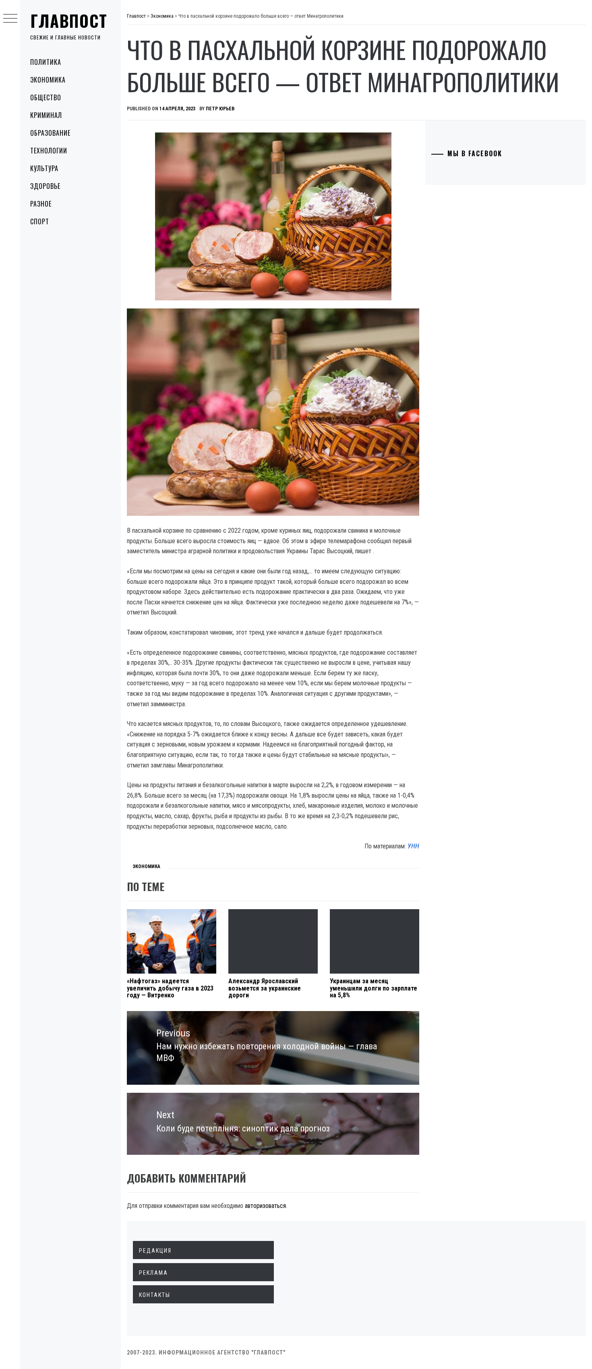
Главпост (69, 20)
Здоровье (45, 186)
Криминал (46, 115)
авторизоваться (265, 1206)
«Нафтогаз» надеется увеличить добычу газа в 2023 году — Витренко (170, 988)
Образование (50, 133)
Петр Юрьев (220, 109)
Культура (44, 168)
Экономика (48, 80)
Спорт (39, 221)
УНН (413, 846)
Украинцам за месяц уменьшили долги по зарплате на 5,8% (373, 988)
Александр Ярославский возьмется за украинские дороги (264, 988)
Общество (45, 97)
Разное (41, 204)
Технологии (48, 150)
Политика (45, 62)
